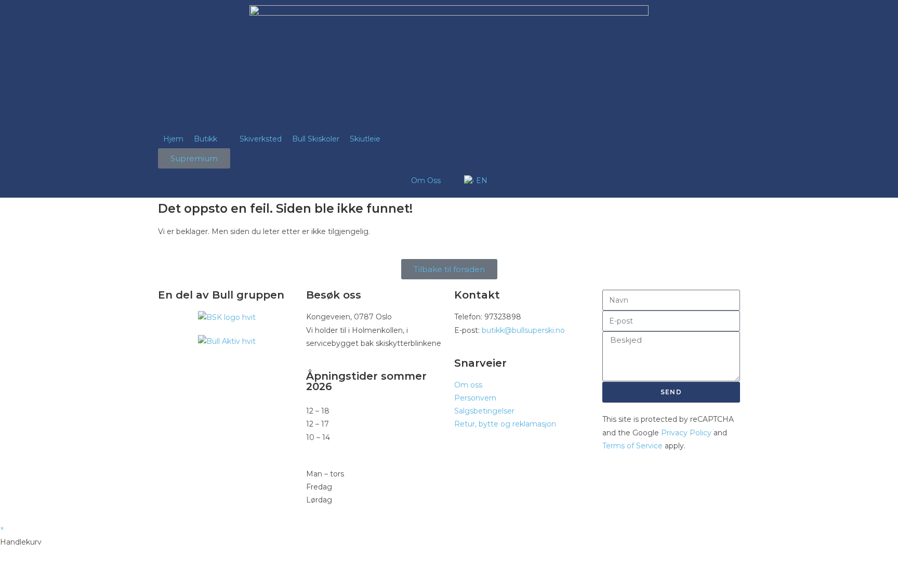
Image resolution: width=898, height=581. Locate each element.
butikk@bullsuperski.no (523, 330)
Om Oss (426, 180)
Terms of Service (632, 445)
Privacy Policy (686, 432)
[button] (211, 139)
